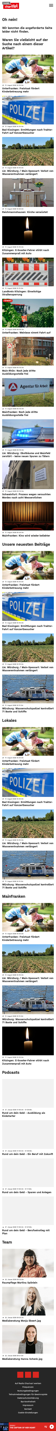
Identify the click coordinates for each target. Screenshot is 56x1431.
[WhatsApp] (36, 1375)
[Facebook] (20, 1375)
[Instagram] (28, 1375)
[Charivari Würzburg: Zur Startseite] (10, 5)
